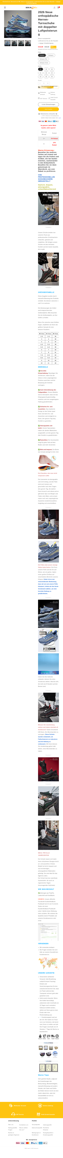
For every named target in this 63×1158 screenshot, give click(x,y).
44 (40, 76)
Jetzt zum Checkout (48, 109)
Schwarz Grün (44, 62)
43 (52, 73)
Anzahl (40, 80)
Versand (40, 49)
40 (52, 69)
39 (46, 69)
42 (46, 73)
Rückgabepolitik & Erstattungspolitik (48, 1133)
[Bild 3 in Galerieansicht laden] (21, 43)
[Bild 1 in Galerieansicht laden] (7, 43)
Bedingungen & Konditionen (36, 1133)
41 (40, 73)
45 (46, 76)
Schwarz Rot (43, 59)
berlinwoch (36, 1148)
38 (40, 69)
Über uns (10, 1124)
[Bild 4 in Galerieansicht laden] (28, 43)
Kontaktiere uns (23, 1125)
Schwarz (50, 55)
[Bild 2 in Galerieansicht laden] (14, 43)
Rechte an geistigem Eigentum (13, 1133)
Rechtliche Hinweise (46, 1128)
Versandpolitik (36, 1124)
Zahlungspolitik (47, 1125)
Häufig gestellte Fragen (12, 1128)
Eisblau (42, 55)
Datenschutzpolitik (37, 1127)
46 (52, 76)
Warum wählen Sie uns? (23, 1128)
